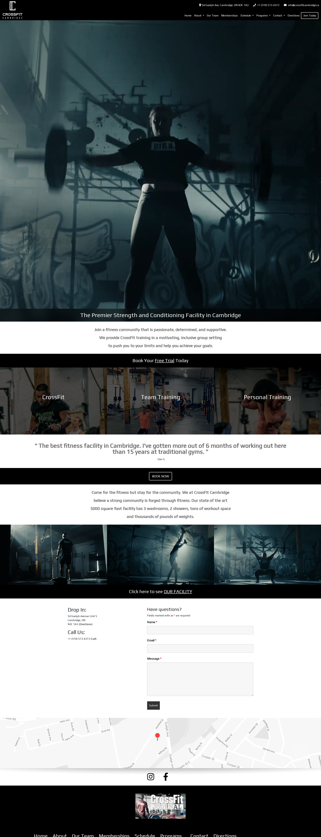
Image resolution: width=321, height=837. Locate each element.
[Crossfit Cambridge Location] (160, 743)
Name (152, 622)
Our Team (213, 15)
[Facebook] (168, 777)
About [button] (198, 15)
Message (154, 658)
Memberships (229, 15)
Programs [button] (262, 15)
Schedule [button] (246, 15)
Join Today (309, 15)
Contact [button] (278, 15)
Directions (294, 15)
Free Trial (164, 360)
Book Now (160, 476)
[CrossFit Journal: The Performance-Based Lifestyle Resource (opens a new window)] (160, 806)
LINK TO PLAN (53, 400)
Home (187, 15)
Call (93, 638)
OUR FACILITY (178, 591)
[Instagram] (152, 777)
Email (151, 640)
